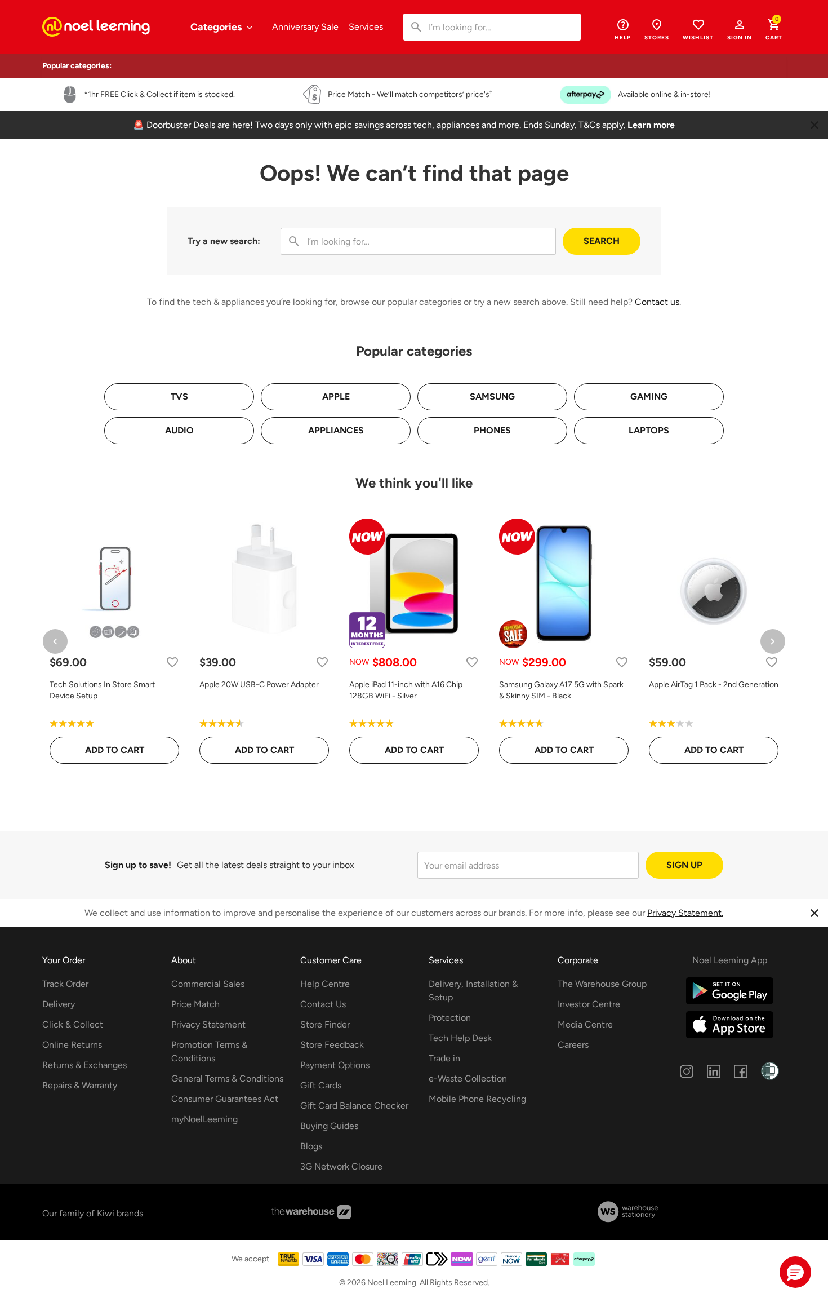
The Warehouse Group (602, 983)
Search (602, 241)
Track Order (65, 983)
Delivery (58, 1004)
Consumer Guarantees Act (224, 1098)
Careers (573, 1044)
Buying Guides (329, 1126)
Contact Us (323, 1004)
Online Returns (72, 1044)
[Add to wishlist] (172, 662)
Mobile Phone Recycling (477, 1098)
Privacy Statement (208, 1024)
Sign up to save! (138, 865)
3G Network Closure (341, 1166)
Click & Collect (72, 1024)
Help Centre (325, 983)
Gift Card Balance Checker (354, 1105)
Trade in (444, 1058)
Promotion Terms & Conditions (209, 1051)
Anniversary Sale (305, 26)
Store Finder (325, 1024)
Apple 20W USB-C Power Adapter (259, 684)
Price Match (195, 1004)
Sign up (684, 865)
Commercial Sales (207, 983)
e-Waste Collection (468, 1078)
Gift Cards (320, 1085)
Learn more (651, 124)
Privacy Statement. (685, 912)
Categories (217, 27)
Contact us (657, 301)
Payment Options (335, 1065)
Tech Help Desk (460, 1038)
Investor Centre (589, 1004)
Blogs (311, 1146)
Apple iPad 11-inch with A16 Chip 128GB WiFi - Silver (405, 690)
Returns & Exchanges (84, 1065)
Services (366, 26)
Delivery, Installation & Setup (473, 990)
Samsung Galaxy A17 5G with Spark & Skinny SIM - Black (561, 690)
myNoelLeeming (204, 1119)
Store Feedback (332, 1044)
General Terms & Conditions (227, 1078)
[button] (739, 29)
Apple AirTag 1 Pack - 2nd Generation (713, 684)
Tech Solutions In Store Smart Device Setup (102, 690)
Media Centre (585, 1024)
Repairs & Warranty (79, 1085)
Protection (450, 1017)
